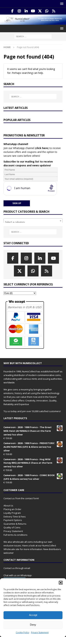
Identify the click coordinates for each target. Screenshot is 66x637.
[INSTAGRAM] (19, 11)
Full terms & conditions (15, 534)
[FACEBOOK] (12, 11)
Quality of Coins (12, 527)
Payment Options (13, 520)
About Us (8, 505)
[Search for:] (33, 36)
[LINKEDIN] (26, 11)
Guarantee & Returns (15, 523)
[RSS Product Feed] (54, 11)
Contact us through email (17, 568)
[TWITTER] (40, 11)
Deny (33, 624)
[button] (60, 582)
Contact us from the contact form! (21, 498)
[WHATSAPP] (47, 11)
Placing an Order (12, 509)
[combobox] (33, 220)
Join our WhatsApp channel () (26, 148)
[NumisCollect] (33, 22)
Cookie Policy (22, 632)
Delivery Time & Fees (15, 516)
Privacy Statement (40, 632)
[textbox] (33, 222)
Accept (33, 615)
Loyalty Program (12, 512)
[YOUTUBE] (33, 11)
